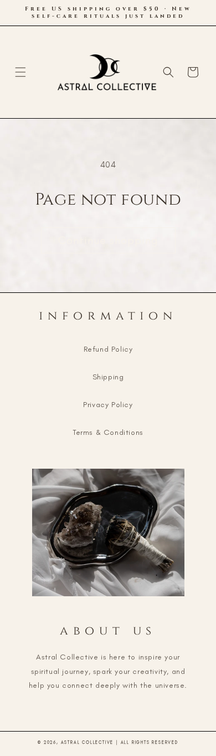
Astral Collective (87, 742)
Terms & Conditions (108, 432)
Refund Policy (108, 349)
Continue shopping (108, 240)
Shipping (108, 377)
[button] (20, 72)
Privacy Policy (107, 404)
